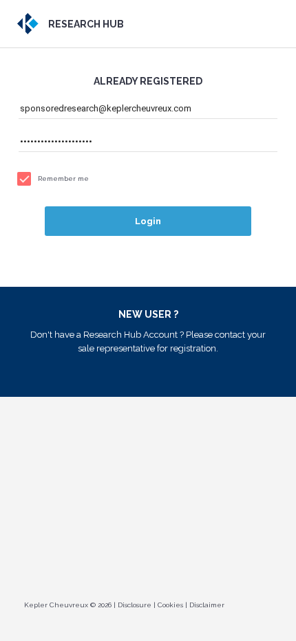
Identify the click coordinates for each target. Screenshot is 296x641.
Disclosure (134, 605)
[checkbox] (148, 179)
